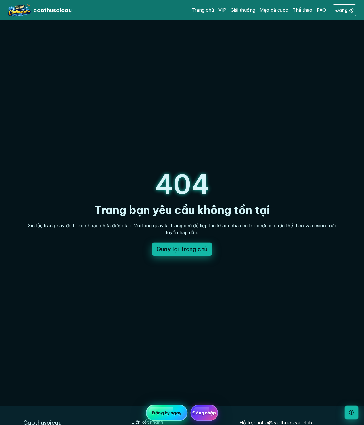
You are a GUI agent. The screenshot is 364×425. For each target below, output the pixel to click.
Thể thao (302, 10)
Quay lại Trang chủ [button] (182, 249)
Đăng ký (344, 10)
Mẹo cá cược (274, 10)
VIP (222, 10)
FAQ (321, 10)
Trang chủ (203, 10)
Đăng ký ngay (166, 413)
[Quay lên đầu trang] (351, 412)
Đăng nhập (204, 413)
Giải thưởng (243, 10)
